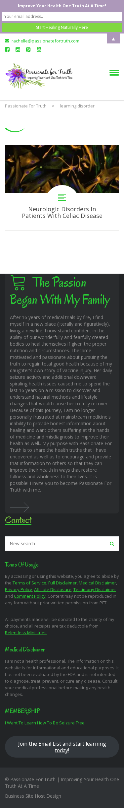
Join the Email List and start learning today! (62, 747)
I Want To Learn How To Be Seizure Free (45, 723)
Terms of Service (29, 583)
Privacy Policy (18, 589)
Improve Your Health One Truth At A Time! (62, 6)
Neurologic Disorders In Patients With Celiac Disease (62, 188)
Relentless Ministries (26, 633)
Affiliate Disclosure (52, 589)
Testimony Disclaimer (94, 589)
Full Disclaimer (62, 583)
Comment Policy (30, 596)
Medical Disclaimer (97, 583)
